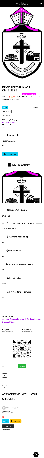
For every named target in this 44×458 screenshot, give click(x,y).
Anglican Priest (8, 122)
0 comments (6, 430)
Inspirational (6, 411)
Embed (36, 107)
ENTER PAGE (8, 426)
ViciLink (22, 366)
